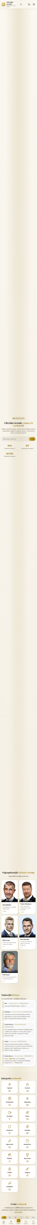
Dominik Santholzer (20, 1024)
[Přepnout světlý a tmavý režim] (29, 4)
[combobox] (23, 4)
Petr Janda (14, 1041)
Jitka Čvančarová (14, 1003)
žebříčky (19, 1212)
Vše (4, 1217)
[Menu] (34, 4)
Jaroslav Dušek (19, 1056)
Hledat (32, 439)
